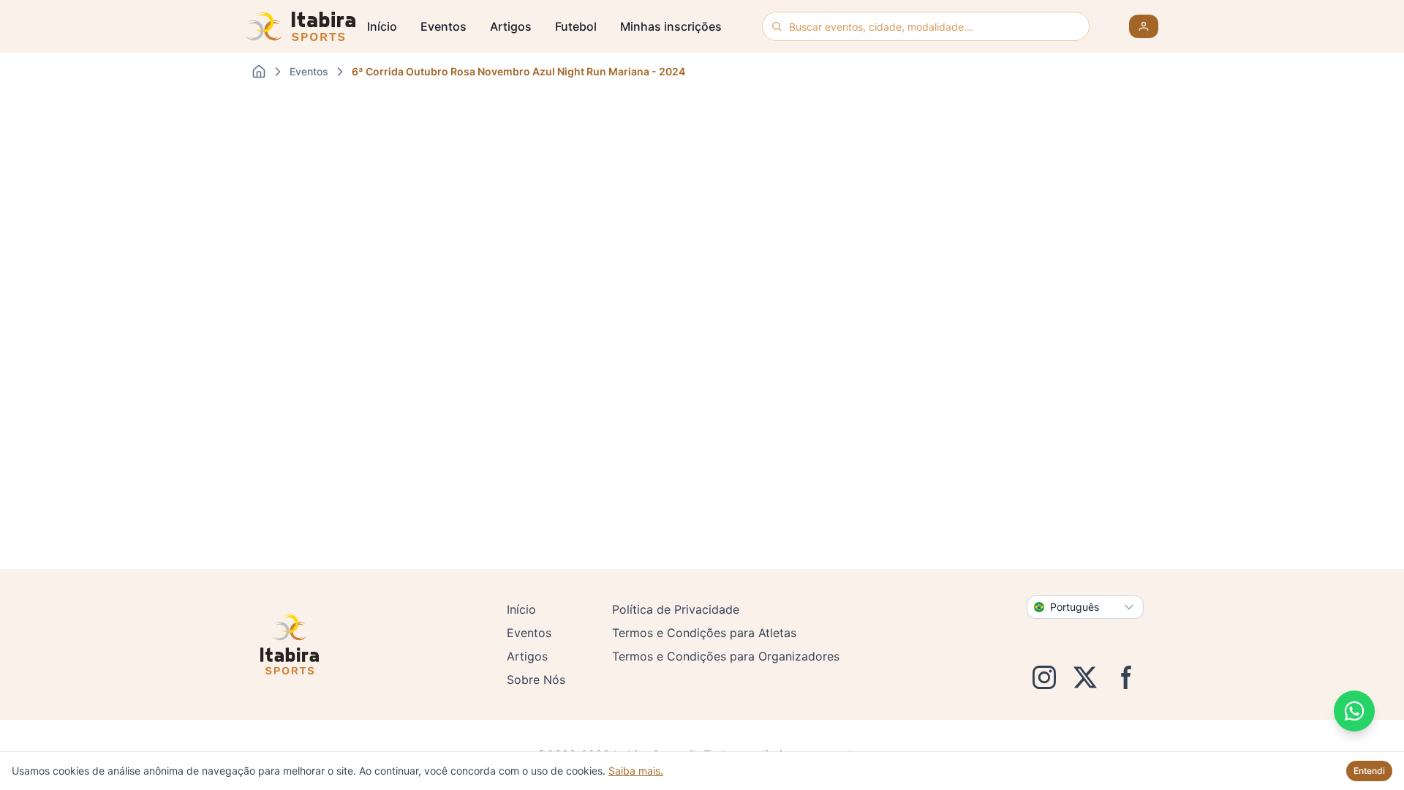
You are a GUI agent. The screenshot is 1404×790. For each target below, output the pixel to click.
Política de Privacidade (675, 609)
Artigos (511, 26)
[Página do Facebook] (1126, 677)
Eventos (443, 26)
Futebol (576, 26)
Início (382, 26)
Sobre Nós (536, 679)
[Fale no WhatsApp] (1354, 711)
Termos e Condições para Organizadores (725, 656)
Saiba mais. (635, 770)
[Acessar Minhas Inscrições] (1143, 26)
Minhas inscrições (671, 26)
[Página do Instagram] (1044, 677)
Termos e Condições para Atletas (704, 632)
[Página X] (1085, 677)
